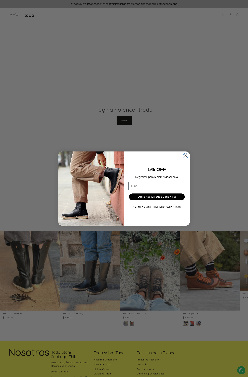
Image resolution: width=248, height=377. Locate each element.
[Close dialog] (185, 155)
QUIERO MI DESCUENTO (157, 196)
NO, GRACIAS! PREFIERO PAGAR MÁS (157, 207)
